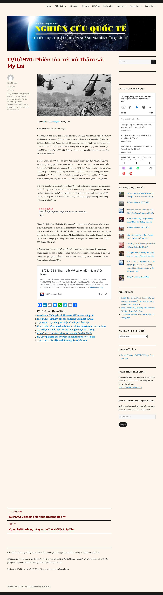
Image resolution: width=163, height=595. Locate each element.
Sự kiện (85, 6)
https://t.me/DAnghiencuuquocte (130, 387)
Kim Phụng (12, 83)
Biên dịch (59, 6)
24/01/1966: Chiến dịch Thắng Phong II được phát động (65, 329)
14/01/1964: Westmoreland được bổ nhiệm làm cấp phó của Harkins (71, 326)
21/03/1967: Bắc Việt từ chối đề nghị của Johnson (62, 340)
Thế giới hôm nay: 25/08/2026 (138, 277)
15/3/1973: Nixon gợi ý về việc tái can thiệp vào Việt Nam (66, 336)
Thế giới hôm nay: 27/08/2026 (138, 202)
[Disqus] (59, 396)
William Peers (13, 110)
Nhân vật (74, 6)
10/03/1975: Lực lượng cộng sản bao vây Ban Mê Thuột (64, 333)
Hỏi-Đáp (96, 6)
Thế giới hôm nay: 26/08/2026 (138, 227)
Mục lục (120, 6)
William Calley (22, 107)
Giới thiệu (134, 6)
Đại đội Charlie (13, 96)
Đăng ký (123, 425)
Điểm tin (149, 6)
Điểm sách (108, 6)
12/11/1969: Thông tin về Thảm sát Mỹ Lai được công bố (65, 315)
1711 (8, 94)
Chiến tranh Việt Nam (20, 94)
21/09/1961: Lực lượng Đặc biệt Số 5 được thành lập (63, 322)
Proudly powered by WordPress (37, 586)
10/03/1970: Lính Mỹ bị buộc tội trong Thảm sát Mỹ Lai (65, 319)
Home (48, 6)
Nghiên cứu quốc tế (15, 586)
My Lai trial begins (51, 121)
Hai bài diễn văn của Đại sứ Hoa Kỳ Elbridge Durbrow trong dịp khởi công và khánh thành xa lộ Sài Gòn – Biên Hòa (137, 301)
